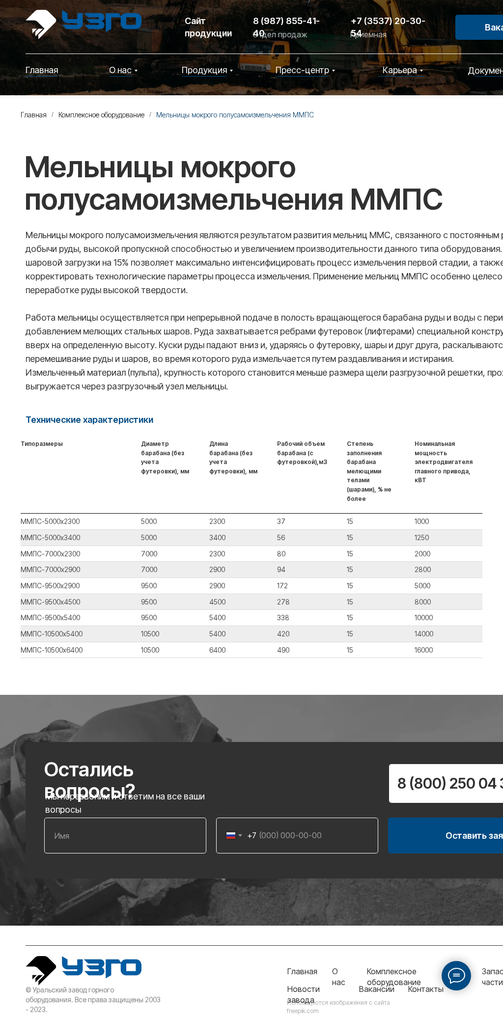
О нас (120, 70)
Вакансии (376, 989)
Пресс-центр (302, 70)
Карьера (400, 70)
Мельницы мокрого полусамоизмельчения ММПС (235, 114)
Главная (42, 70)
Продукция (204, 70)
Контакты (426, 989)
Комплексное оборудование (101, 114)
